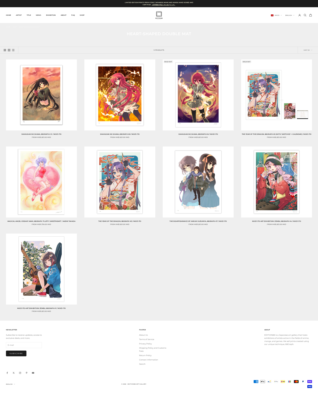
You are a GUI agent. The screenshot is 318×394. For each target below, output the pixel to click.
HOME (8, 15)
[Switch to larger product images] (5, 50)
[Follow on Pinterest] (26, 373)
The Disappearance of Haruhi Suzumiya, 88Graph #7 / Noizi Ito (198, 221)
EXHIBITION (51, 15)
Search (142, 364)
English (288, 15)
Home (8, 27)
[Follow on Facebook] (7, 373)
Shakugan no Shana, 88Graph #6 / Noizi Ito (198, 134)
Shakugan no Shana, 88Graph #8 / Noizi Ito (120, 134)
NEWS (38, 15)
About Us (143, 335)
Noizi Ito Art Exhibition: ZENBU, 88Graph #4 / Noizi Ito (276, 221)
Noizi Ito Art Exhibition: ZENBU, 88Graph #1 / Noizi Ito (41, 308)
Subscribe (16, 353)
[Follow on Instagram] (20, 373)
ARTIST (19, 15)
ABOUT (63, 15)
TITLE (29, 15)
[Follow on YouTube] (33, 373)
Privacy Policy (145, 344)
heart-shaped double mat (29, 27)
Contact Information (148, 360)
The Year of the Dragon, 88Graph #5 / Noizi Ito (119, 221)
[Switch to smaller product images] (9, 50)
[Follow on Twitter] (13, 373)
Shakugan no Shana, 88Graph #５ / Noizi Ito (41, 134)
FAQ (73, 15)
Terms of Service (146, 339)
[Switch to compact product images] (13, 50)
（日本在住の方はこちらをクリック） (163, 5)
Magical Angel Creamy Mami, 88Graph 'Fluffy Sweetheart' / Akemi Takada (41, 221)
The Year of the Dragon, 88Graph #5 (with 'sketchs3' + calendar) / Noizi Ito (277, 134)
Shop (82, 15)
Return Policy (145, 355)
